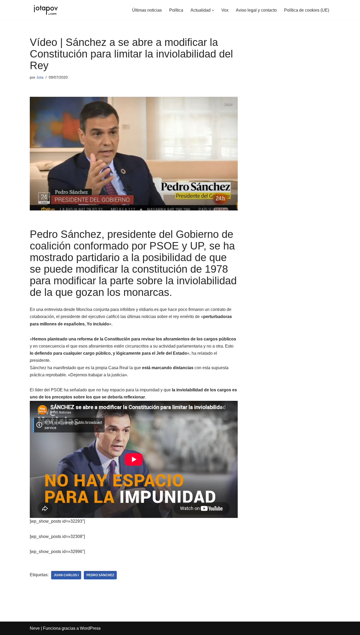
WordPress (90, 628)
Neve (35, 628)
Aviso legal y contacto (256, 10)
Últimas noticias (147, 10)
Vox (224, 10)
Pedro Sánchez (100, 575)
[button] (213, 10)
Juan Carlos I (66, 575)
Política (176, 10)
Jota (39, 77)
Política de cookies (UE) (306, 10)
